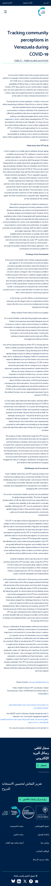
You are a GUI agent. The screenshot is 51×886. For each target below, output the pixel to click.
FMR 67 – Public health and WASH (31, 60)
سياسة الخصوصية (17, 826)
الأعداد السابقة (7, 3)
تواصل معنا (45, 843)
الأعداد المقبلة (27, 3)
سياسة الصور (18, 835)
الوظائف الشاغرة (42, 851)
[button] (6, 12)
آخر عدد (45, 3)
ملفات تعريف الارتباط (41, 860)
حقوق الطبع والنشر (42, 826)
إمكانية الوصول (43, 835)
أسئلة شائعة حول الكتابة (14, 843)
